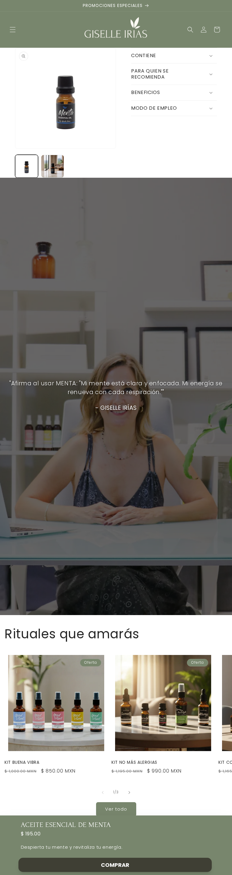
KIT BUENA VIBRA (22, 762)
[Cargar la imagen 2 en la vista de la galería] (52, 166)
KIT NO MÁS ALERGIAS (134, 762)
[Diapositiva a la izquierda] (102, 792)
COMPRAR (115, 865)
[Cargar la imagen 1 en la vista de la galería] (26, 166)
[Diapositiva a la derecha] (129, 792)
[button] (12, 29)
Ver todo (116, 809)
